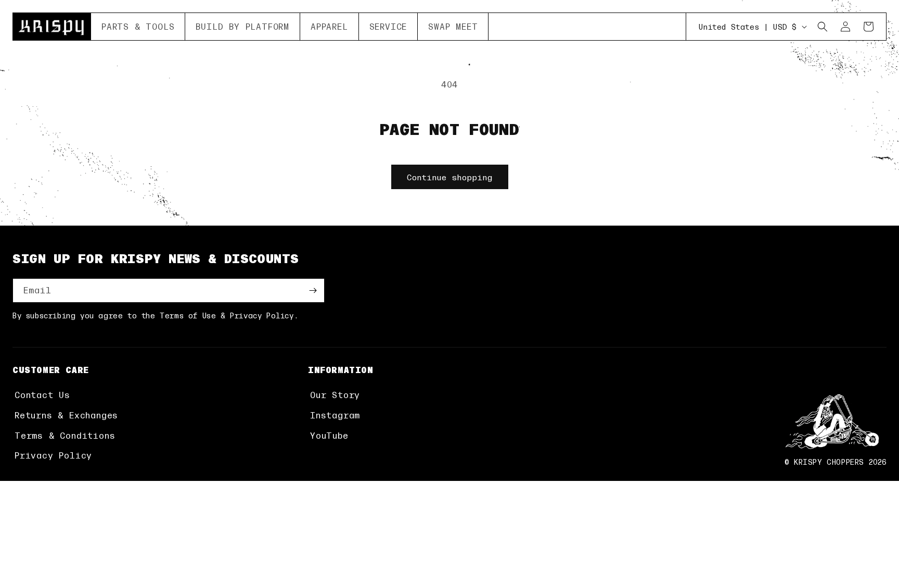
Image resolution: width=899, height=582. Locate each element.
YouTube (329, 435)
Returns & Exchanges (66, 415)
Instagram (335, 415)
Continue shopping (450, 177)
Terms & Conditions (65, 435)
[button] (138, 26)
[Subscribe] (312, 290)
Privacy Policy (53, 455)
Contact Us (42, 394)
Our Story (335, 394)
